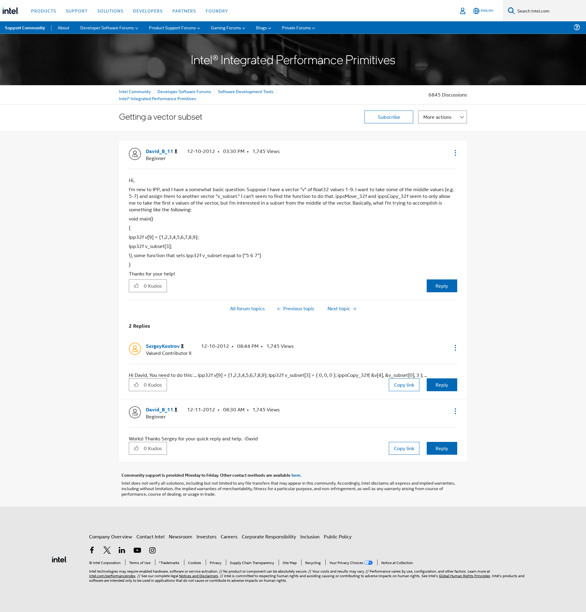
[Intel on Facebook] (92, 550)
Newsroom (180, 536)
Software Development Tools (245, 91)
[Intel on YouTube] (137, 550)
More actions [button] (437, 116)
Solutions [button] (110, 10)
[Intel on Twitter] (107, 550)
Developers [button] (148, 10)
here (295, 475)
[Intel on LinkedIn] (122, 550)
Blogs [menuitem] (261, 27)
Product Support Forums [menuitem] (172, 27)
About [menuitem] (63, 27)
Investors (206, 536)
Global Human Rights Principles (464, 575)
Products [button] (43, 10)
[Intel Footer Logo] (59, 558)
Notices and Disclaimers (198, 575)
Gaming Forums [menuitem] (226, 27)
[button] (454, 152)
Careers (229, 536)
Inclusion (310, 536)
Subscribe (389, 116)
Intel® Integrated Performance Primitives (157, 98)
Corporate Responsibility (269, 536)
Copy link (404, 384)
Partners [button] (184, 10)
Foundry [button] (217, 10)
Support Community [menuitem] (25, 27)
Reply (442, 285)
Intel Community (135, 91)
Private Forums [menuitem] (296, 27)
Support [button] (77, 10)
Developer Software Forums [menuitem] (107, 27)
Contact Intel (150, 536)
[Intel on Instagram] (152, 550)
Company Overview (110, 536)
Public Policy (338, 536)
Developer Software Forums (184, 91)
